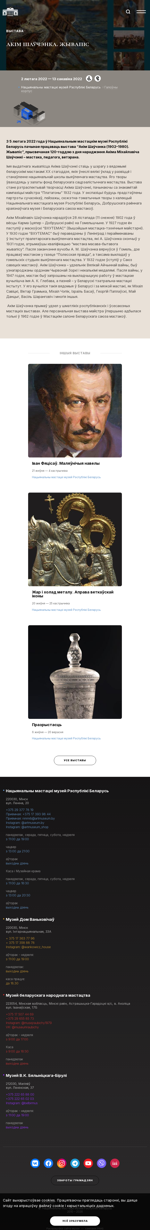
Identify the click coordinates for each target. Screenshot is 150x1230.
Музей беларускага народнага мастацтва (48, 995)
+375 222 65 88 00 (20, 1094)
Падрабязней (45, 476)
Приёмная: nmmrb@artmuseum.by (30, 818)
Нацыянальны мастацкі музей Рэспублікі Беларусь (57, 791)
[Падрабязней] (75, 425)
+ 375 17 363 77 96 (20, 938)
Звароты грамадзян (75, 1180)
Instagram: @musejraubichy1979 (29, 1023)
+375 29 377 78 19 (19, 810)
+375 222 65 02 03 (20, 1099)
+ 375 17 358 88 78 (20, 943)
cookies (48, 1200)
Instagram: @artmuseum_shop (27, 827)
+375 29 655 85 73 (20, 1018)
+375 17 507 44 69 (20, 1014)
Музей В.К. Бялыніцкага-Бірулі (36, 1075)
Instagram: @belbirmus (22, 1103)
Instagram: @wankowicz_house (28, 947)
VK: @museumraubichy (22, 1027)
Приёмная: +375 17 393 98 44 (28, 814)
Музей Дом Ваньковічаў (30, 919)
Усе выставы (75, 760)
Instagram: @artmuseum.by (25, 823)
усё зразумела (75, 1220)
